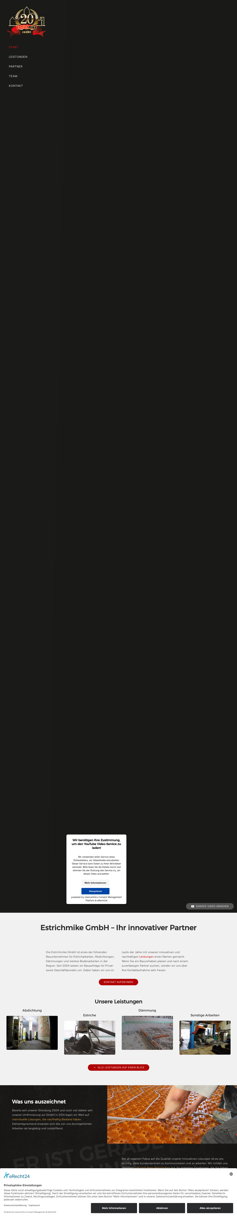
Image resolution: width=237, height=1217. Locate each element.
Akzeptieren (95, 891)
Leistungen (18, 56)
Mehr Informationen (95, 882)
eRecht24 (102, 900)
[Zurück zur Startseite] (26, 20)
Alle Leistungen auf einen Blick (121, 1067)
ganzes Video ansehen (212, 906)
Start (13, 47)
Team (13, 76)
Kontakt (16, 85)
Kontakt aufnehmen (118, 982)
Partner (16, 66)
